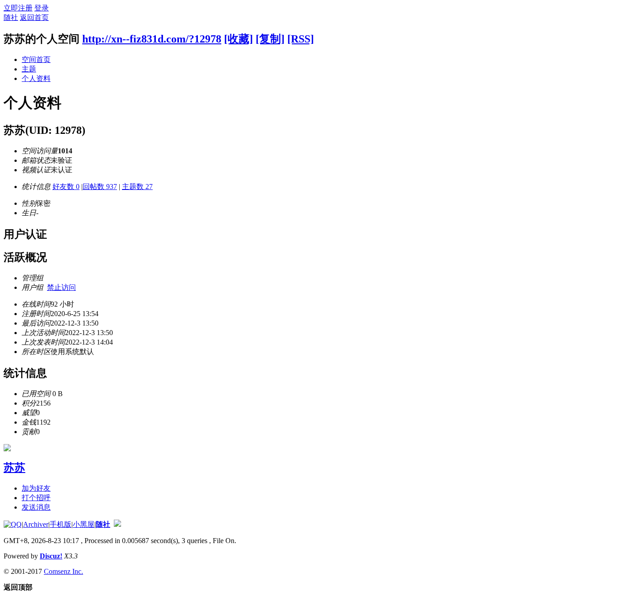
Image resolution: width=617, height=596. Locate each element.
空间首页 (36, 59)
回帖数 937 (100, 186)
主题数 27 (137, 186)
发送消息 (36, 507)
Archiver (35, 524)
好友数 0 (65, 186)
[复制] (270, 39)
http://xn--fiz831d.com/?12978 (151, 39)
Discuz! (51, 556)
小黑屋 (83, 524)
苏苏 (14, 467)
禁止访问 (61, 287)
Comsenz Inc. (63, 571)
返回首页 (34, 17)
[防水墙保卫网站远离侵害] (117, 524)
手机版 (60, 524)
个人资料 (36, 78)
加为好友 (36, 488)
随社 (11, 17)
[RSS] (300, 39)
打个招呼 (36, 497)
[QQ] (13, 524)
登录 (41, 8)
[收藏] (238, 39)
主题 (29, 69)
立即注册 (18, 8)
